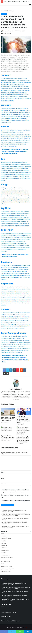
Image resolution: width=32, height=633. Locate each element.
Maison (4, 536)
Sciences (4, 548)
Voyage (4, 543)
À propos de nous (5, 561)
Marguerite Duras (7, 31)
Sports (3, 552)
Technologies (5, 550)
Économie (4, 545)
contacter (14, 612)
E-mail (3, 478)
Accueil (4, 10)
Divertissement (6, 555)
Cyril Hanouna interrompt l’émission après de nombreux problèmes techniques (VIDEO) (23, 419)
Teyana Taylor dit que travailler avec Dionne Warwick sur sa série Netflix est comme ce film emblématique (23, 439)
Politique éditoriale (5, 571)
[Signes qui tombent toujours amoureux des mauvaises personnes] (8, 430)
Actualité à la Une (6, 538)
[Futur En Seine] (6, 6)
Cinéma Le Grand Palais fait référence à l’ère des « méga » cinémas (8, 418)
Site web (3, 484)
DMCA (2, 564)
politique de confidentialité (7, 569)
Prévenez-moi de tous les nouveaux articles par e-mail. (16, 500)
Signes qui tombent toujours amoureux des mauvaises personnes (7, 437)
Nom (2, 472)
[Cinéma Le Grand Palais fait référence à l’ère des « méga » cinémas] (8, 412)
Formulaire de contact (7, 557)
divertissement (10, 10)
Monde (4, 540)
